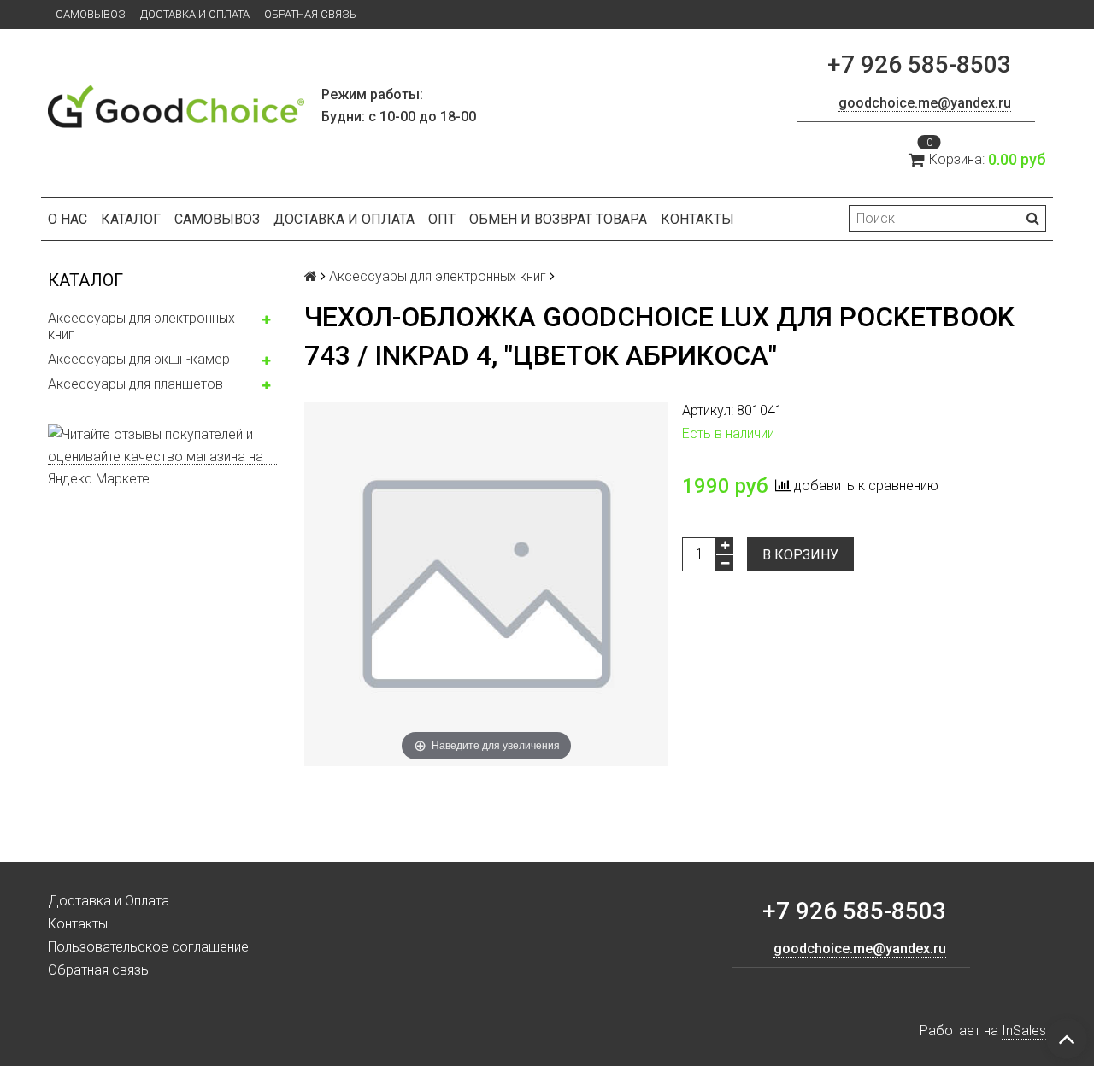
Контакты (697, 219)
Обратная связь (310, 14)
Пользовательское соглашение (148, 947)
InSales (1024, 1030)
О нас (67, 219)
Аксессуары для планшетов (135, 384)
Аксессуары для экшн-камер (139, 359)
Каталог (131, 219)
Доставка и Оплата (195, 14)
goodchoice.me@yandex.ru (924, 103)
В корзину (800, 555)
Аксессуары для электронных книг (141, 326)
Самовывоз (91, 14)
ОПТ (442, 219)
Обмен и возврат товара (558, 219)
